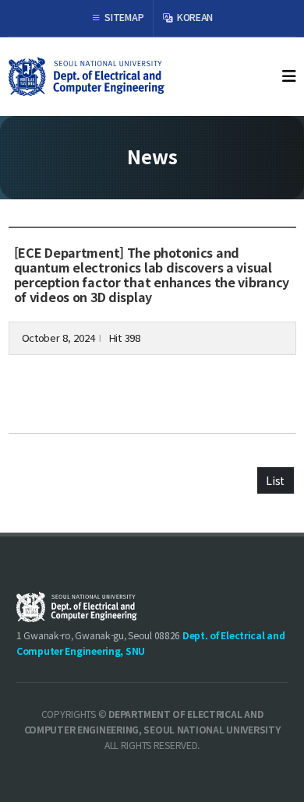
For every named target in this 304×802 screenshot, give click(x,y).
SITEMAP (123, 17)
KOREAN (194, 17)
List (275, 480)
